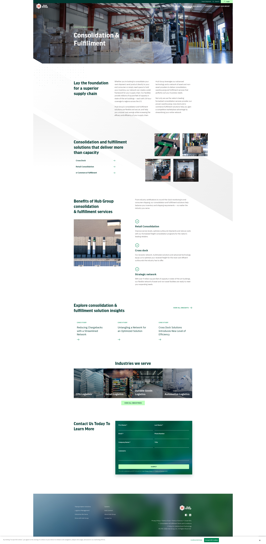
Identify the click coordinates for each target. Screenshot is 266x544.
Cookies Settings (196, 540)
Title (156, 442)
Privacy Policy (149, 471)
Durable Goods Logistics (143, 392)
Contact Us (108, 518)
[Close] (259, 540)
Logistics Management (149, 6)
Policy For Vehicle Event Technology (180, 526)
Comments (122, 451)
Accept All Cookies (211, 540)
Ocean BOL (188, 521)
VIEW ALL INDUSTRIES (133, 403)
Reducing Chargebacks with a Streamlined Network (90, 331)
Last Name (159, 425)
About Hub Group (222, 6)
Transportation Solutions (124, 6)
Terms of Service (159, 471)
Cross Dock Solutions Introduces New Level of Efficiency (172, 331)
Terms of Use (166, 521)
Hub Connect (108, 510)
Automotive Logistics (177, 394)
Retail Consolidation (85, 166)
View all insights (181, 308)
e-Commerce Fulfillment (86, 172)
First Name (122, 425)
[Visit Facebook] (186, 515)
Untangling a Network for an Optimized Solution (132, 329)
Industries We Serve (171, 6)
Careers (208, 6)
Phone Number (160, 434)
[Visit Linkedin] (190, 515)
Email (120, 434)
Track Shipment (206, 1)
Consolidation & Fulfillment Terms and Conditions (176, 523)
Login (228, 1)
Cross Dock (81, 160)
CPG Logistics (84, 394)
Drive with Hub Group (192, 6)
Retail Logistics (114, 394)
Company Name (124, 442)
